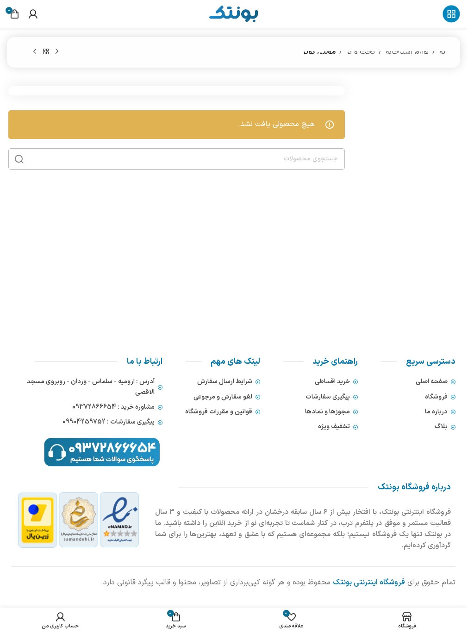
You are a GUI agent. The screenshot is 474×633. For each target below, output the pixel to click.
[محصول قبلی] (56, 51)
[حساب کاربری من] (33, 14)
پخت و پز (360, 51)
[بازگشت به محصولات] (45, 51)
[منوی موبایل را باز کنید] (451, 14)
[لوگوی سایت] (233, 13)
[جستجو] (19, 159)
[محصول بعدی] (34, 51)
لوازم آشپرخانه (407, 51)
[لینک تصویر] (78, 519)
